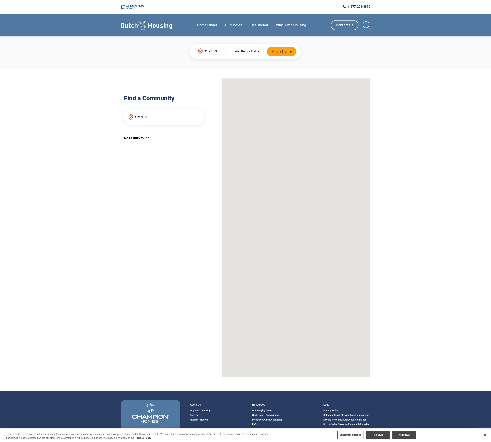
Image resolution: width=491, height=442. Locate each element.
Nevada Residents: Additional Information (345, 419)
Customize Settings (350, 434)
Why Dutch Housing (200, 410)
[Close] (485, 435)
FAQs (255, 424)
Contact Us (344, 25)
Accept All (404, 434)
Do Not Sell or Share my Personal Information (346, 424)
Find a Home (281, 51)
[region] (245, 435)
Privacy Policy (330, 410)
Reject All (378, 434)
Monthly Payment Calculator (267, 419)
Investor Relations (199, 419)
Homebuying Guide (262, 410)
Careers (194, 415)
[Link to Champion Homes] (133, 6)
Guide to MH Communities (265, 415)
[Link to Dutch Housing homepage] (146, 25)
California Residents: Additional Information (346, 415)
